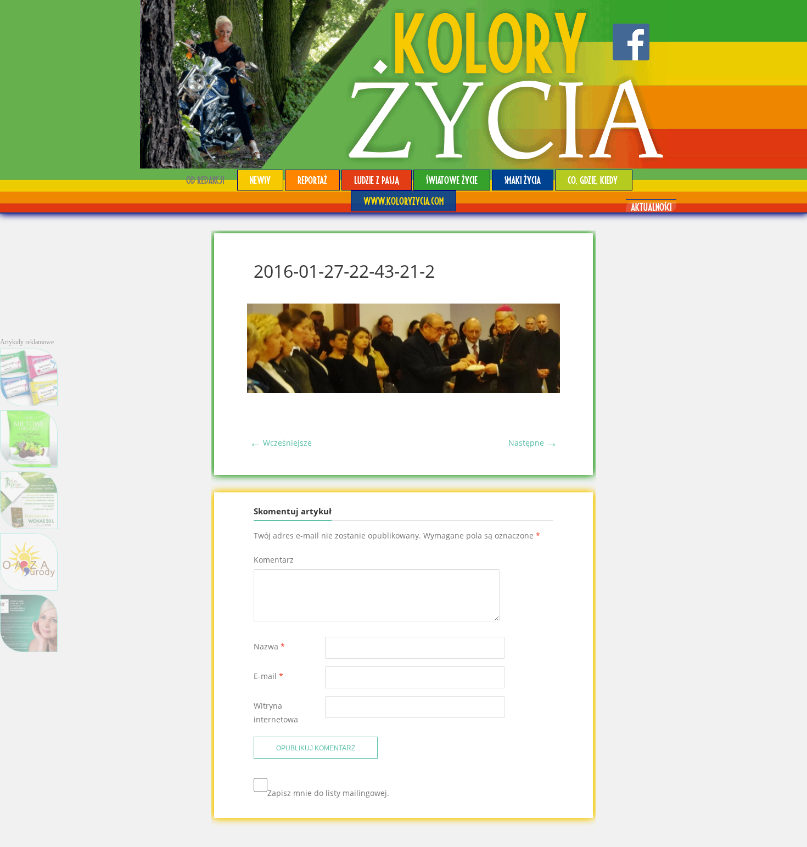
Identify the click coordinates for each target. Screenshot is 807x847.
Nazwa (269, 646)
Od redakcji (205, 180)
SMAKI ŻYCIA (523, 180)
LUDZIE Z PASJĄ (376, 180)
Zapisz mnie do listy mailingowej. (328, 793)
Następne (532, 442)
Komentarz (274, 559)
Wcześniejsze (281, 442)
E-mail (268, 676)
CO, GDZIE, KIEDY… (594, 180)
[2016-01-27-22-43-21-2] (403, 390)
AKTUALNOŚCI (651, 206)
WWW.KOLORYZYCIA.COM (403, 200)
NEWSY (260, 180)
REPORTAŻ (312, 180)
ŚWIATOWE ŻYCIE (452, 180)
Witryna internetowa (276, 712)
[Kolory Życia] (403, 84)
